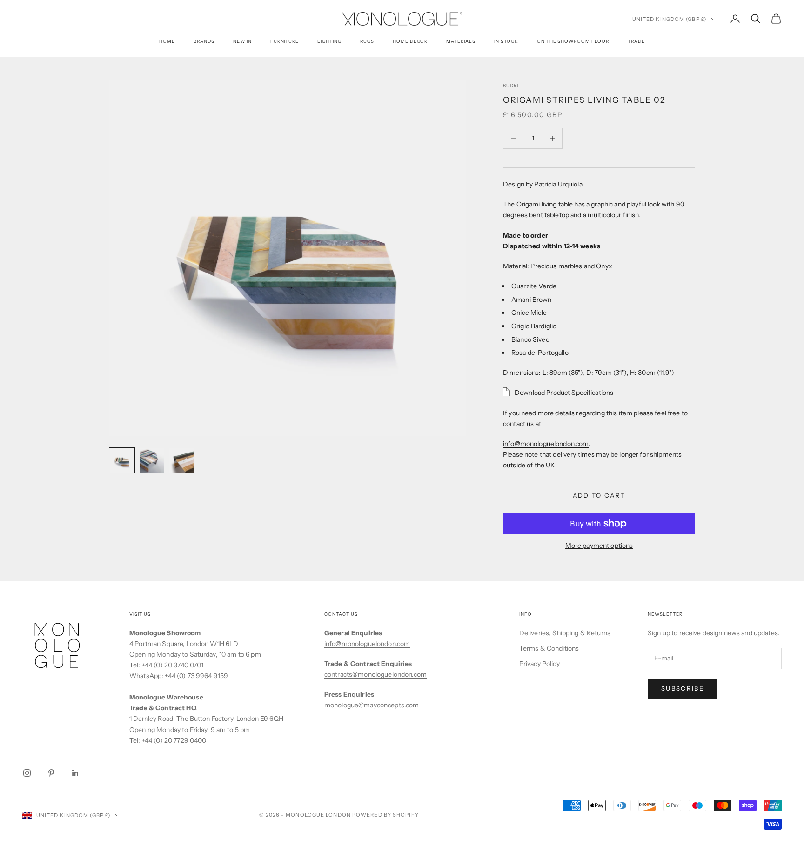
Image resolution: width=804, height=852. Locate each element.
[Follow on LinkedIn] (75, 773)
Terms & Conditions (549, 648)
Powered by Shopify (385, 815)
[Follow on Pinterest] (51, 773)
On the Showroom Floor (573, 41)
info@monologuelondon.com (546, 443)
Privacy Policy (539, 663)
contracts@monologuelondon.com (375, 674)
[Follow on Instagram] (27, 773)
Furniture (284, 41)
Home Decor (410, 41)
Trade (636, 41)
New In (242, 41)
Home (167, 41)
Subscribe (682, 688)
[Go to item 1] (122, 460)
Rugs (367, 41)
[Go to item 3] (181, 460)
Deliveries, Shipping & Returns (564, 633)
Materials (461, 41)
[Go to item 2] (152, 460)
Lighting (329, 41)
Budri (510, 85)
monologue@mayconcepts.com (371, 705)
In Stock (506, 41)
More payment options (599, 545)
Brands (204, 41)
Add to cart (599, 495)
